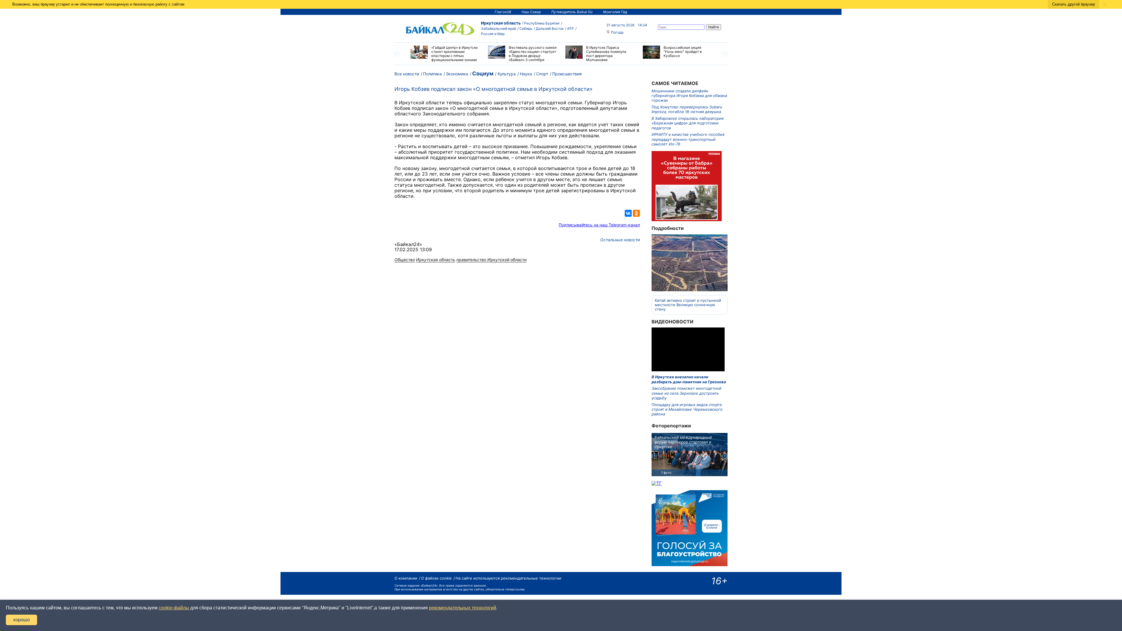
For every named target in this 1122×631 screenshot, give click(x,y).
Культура (507, 73)
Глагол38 (503, 12)
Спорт (542, 73)
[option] (445, 54)
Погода (617, 32)
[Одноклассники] (636, 213)
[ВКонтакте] (628, 213)
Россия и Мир (493, 34)
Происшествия (567, 73)
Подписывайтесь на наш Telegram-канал (599, 224)
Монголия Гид (615, 12)
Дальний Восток (550, 28)
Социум (483, 73)
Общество (404, 259)
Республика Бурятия (542, 23)
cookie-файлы (174, 607)
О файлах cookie (436, 578)
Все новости (406, 73)
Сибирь (526, 28)
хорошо (21, 619)
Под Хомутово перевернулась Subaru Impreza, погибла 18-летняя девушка (687, 109)
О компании (405, 578)
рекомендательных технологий (462, 607)
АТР (570, 28)
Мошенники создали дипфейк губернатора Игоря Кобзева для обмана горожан (689, 96)
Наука (526, 73)
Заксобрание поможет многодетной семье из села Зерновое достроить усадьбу (686, 393)
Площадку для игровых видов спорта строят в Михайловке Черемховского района (687, 409)
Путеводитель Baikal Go (572, 12)
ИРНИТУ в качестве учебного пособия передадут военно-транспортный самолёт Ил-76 (688, 139)
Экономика (457, 73)
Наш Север (531, 12)
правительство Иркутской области (491, 259)
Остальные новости (620, 239)
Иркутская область (501, 22)
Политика (432, 73)
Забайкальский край (498, 28)
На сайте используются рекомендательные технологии (508, 578)
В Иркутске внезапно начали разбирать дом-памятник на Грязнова (689, 379)
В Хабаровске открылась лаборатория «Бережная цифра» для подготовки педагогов (687, 123)
